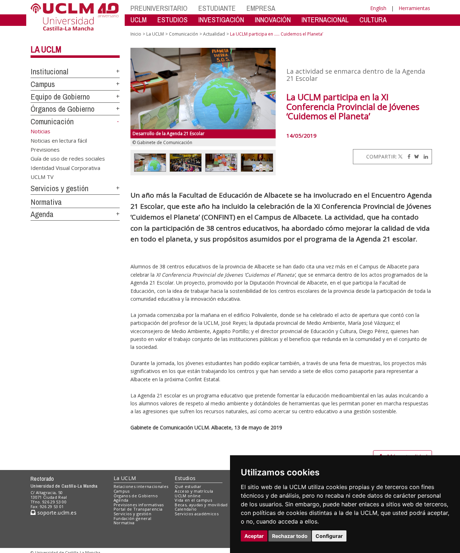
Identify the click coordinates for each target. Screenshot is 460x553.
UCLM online (188, 495)
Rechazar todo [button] (290, 536)
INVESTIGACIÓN (221, 19)
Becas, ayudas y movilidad (201, 504)
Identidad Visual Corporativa (65, 167)
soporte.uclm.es (56, 512)
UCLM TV (42, 176)
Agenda (42, 214)
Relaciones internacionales (141, 486)
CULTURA (373, 19)
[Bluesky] (415, 156)
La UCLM (46, 49)
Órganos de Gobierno (63, 108)
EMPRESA (261, 8)
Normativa (46, 202)
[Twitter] (400, 156)
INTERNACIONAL (325, 19)
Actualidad (214, 34)
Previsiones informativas (139, 504)
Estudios (185, 478)
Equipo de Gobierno (60, 96)
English (378, 8)
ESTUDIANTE (217, 8)
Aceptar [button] (254, 536)
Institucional (49, 71)
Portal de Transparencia (138, 509)
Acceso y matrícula (194, 491)
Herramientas (414, 8)
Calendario (186, 509)
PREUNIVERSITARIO (159, 8)
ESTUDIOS (172, 19)
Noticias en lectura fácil (59, 140)
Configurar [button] (329, 536)
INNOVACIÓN (273, 19)
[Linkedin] (424, 156)
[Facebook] (407, 156)
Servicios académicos (196, 513)
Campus (43, 84)
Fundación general (133, 518)
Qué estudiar (188, 486)
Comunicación (52, 121)
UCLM (138, 19)
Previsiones (45, 149)
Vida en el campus (193, 500)
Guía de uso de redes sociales (68, 158)
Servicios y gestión (59, 188)
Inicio (135, 34)
